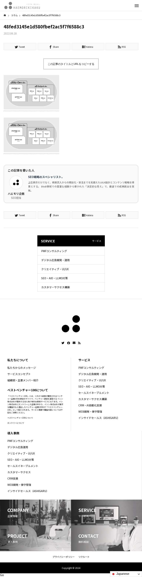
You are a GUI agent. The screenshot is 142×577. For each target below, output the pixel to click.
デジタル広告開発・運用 (55, 260)
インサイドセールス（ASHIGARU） (99, 418)
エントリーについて (15, 422)
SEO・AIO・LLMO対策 (54, 278)
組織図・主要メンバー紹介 (22, 380)
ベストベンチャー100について (20, 417)
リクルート (83, 556)
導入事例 (13, 433)
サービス (84, 360)
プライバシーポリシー (64, 556)
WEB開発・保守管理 (90, 411)
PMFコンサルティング (54, 251)
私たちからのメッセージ (21, 367)
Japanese (122, 573)
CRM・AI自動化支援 (90, 405)
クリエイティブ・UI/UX (55, 269)
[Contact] (74, 343)
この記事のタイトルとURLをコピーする (71, 63)
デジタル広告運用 (17, 447)
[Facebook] (68, 343)
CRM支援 (12, 478)
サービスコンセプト (19, 374)
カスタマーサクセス (19, 472)
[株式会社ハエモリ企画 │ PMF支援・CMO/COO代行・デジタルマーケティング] (22, 5)
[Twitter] (63, 343)
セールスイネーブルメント (93, 393)
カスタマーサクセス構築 (55, 287)
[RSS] (79, 343)
